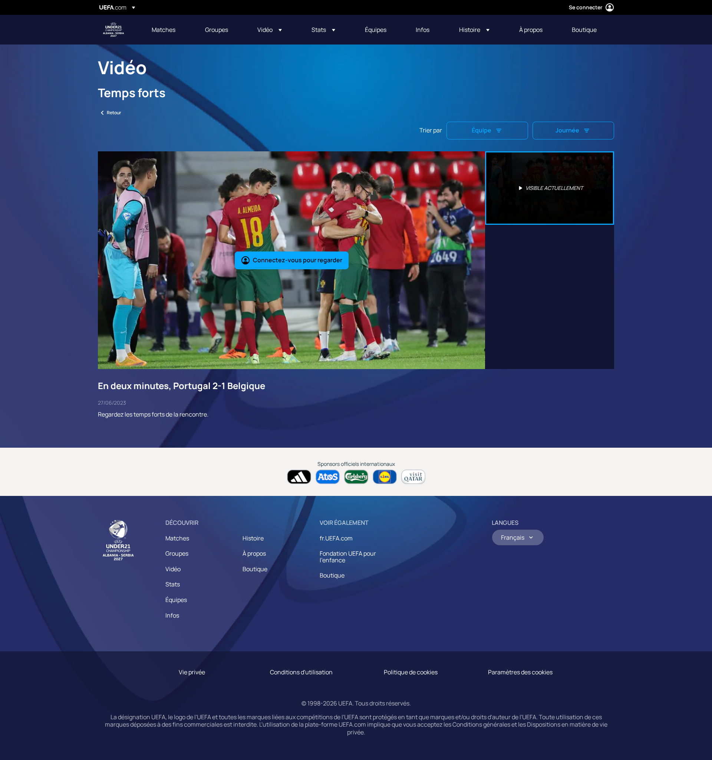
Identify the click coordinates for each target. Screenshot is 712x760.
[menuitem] (169, 30)
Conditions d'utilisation (301, 672)
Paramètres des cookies (520, 672)
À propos (254, 553)
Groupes (176, 553)
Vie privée (192, 672)
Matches (177, 538)
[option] (549, 188)
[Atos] (328, 477)
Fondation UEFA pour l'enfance (348, 556)
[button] (270, 30)
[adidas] (299, 477)
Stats (172, 584)
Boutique (255, 569)
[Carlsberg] (356, 477)
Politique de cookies (411, 672)
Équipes (176, 600)
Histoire (253, 538)
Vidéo (173, 569)
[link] (163, 30)
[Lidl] (385, 477)
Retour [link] (114, 112)
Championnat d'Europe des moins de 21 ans (113, 30)
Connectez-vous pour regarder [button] (297, 260)
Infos (172, 615)
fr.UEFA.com (336, 538)
